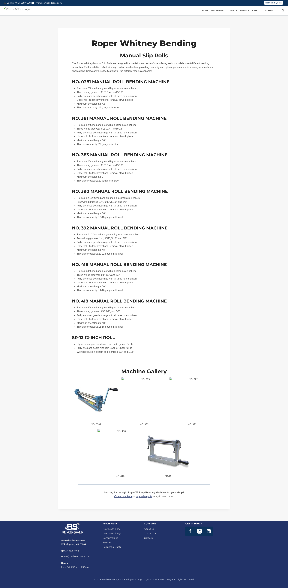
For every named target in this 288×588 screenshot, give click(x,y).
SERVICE (244, 10)
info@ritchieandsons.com (48, 3)
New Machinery (111, 528)
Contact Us (150, 533)
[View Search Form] (281, 10)
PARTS (233, 10)
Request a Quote (273, 3)
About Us (149, 528)
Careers (148, 537)
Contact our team (123, 496)
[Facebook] (190, 531)
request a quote (144, 496)
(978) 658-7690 (23, 3)
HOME (205, 10)
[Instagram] (199, 531)
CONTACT (270, 10)
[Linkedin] (208, 531)
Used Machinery (112, 533)
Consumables (110, 537)
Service (107, 542)
